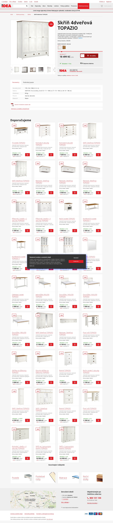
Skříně (29, 14)
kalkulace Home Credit (72, 75)
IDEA (11, 14)
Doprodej (38, 6)
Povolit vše (75, 261)
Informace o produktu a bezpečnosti (20, 108)
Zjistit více (32, 265)
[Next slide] (53, 69)
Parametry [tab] (15, 82)
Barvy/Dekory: (62, 44)
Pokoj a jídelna (65, 6)
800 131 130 (95, 498)
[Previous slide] (12, 69)
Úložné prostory (83, 6)
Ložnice (56, 6)
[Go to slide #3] (33, 70)
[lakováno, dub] (64, 48)
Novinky (49, 6)
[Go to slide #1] (16, 70)
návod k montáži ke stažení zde (22, 104)
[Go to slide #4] (41, 70)
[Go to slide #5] (49, 70)
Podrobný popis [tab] (28, 82)
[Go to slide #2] (24, 70)
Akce (44, 6)
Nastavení (76, 257)
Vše (32, 6)
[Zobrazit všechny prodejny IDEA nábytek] (33, 499)
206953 (80, 38)
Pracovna (74, 6)
